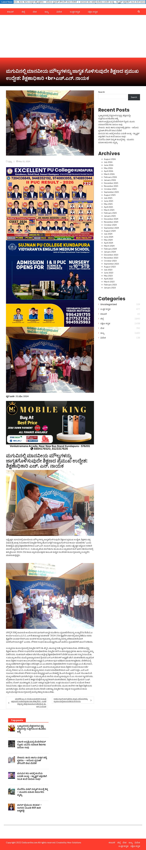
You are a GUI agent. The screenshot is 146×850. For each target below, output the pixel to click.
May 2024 (108, 240)
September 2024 (111, 228)
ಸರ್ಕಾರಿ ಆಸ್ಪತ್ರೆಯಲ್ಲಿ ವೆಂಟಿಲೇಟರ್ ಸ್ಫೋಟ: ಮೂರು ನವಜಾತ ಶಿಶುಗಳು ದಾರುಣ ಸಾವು (31, 744)
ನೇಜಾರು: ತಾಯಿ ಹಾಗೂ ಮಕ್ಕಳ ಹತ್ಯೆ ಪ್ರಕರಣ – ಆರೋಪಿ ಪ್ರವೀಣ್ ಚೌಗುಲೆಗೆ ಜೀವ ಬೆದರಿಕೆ (32, 760)
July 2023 (108, 269)
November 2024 (111, 222)
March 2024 (109, 246)
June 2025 (108, 201)
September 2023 (111, 263)
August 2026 (110, 159)
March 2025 (109, 210)
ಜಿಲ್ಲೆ (23, 11)
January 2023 (110, 287)
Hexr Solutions (74, 842)
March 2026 (109, 174)
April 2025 (108, 207)
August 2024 (110, 231)
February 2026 (110, 177)
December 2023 (111, 254)
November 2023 (111, 257)
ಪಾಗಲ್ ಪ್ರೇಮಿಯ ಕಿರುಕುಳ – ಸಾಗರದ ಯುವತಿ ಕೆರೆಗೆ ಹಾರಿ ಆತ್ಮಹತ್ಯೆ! (29, 807)
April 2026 (108, 171)
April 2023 (108, 278)
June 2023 (108, 272)
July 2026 (108, 162)
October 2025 (110, 189)
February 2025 (110, 213)
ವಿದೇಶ (59, 11)
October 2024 (110, 225)
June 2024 (108, 237)
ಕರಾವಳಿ (10, 11)
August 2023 (110, 266)
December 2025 (111, 183)
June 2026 (108, 165)
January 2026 (110, 180)
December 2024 (111, 219)
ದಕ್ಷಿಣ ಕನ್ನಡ (93, 11)
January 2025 (110, 216)
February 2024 (110, 249)
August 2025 (110, 195)
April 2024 (108, 243)
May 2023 (108, 275)
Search (101, 92)
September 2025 (111, 192)
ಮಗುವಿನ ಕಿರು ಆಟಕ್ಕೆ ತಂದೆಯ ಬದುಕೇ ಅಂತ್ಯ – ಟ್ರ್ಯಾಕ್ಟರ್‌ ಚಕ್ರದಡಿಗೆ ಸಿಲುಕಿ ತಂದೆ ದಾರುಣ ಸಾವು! (73, 2)
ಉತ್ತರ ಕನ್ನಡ (75, 11)
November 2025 (111, 186)
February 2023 (110, 284)
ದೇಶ (35, 11)
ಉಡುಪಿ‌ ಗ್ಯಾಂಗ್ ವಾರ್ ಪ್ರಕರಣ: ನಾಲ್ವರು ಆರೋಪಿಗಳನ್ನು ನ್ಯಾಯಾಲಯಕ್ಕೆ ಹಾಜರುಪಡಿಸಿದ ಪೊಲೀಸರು (71, 700)
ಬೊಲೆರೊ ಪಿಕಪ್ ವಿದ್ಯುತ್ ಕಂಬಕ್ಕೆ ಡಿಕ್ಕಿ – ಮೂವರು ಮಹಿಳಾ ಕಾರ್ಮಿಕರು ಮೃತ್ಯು (32, 792)
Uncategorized (108, 304)
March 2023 (109, 281)
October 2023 (110, 260)
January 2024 (110, 252)
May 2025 (108, 204)
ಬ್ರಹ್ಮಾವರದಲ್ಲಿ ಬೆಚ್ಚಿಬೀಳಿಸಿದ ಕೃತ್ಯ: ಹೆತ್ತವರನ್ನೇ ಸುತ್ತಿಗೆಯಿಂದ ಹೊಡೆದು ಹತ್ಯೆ (31, 728)
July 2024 (108, 234)
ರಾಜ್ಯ (46, 11)
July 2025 (108, 198)
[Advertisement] (73, 36)
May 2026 (108, 168)
